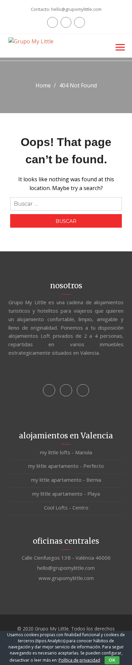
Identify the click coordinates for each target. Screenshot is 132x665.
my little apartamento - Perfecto (66, 465)
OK (112, 660)
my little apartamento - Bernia (66, 479)
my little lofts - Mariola (66, 452)
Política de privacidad (79, 660)
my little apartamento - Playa (66, 493)
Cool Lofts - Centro (66, 507)
